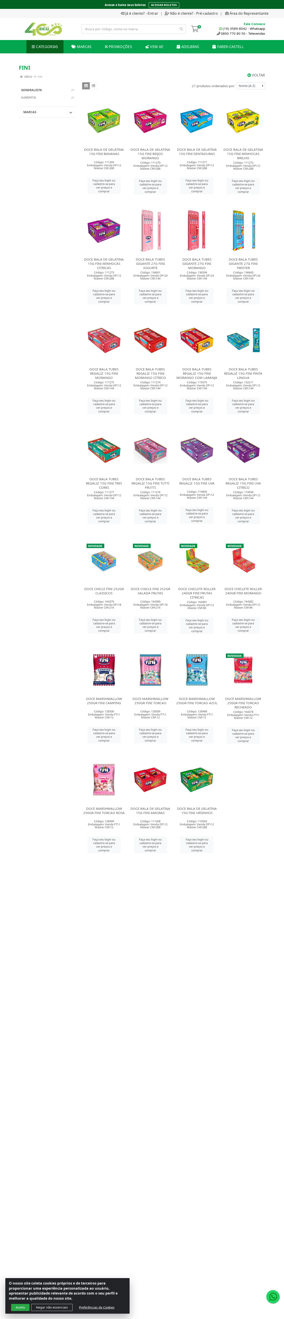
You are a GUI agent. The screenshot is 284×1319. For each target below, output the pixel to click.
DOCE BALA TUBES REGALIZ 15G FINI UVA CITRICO (243, 483)
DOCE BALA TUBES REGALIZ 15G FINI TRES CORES (104, 483)
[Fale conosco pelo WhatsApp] (273, 1296)
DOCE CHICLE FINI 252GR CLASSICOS (104, 591)
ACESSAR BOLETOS (164, 5)
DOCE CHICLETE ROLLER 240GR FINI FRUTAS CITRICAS (196, 593)
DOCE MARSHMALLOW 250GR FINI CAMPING (104, 700)
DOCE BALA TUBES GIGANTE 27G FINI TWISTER (243, 263)
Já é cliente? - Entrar (141, 13)
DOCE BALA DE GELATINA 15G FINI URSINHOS (197, 810)
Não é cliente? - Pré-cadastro (194, 13)
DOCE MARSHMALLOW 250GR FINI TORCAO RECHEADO (243, 702)
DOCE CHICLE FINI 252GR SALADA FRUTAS (150, 591)
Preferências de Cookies (96, 1307)
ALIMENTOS (28, 97)
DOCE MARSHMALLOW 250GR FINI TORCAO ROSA (104, 810)
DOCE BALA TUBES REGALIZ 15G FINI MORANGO (103, 373)
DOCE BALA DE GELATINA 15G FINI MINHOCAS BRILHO (243, 153)
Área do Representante (249, 13)
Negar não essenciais (52, 1307)
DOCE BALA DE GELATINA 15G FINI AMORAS (150, 810)
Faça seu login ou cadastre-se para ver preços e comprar (104, 185)
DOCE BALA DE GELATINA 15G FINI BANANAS (104, 151)
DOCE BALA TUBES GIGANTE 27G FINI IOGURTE (150, 263)
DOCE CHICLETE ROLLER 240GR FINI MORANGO (243, 591)
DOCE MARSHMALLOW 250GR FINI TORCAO (150, 700)
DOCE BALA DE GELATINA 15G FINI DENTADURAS (197, 151)
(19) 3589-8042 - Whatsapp (244, 28)
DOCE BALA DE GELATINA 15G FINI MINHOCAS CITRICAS (104, 263)
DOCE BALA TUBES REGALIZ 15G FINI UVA (197, 481)
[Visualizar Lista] (93, 85)
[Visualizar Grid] (86, 85)
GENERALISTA (31, 90)
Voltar (258, 75)
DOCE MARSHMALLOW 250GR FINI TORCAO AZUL (196, 700)
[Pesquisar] (181, 29)
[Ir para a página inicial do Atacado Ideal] (43, 29)
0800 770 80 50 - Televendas (243, 33)
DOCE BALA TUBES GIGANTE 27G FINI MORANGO (196, 263)
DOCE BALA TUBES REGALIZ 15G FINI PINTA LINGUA (243, 373)
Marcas (29, 112)
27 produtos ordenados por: (213, 86)
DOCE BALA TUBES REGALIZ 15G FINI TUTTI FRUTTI (150, 483)
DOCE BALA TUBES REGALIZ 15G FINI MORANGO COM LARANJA (196, 373)
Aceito (20, 1307)
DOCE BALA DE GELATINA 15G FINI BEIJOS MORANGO (150, 153)
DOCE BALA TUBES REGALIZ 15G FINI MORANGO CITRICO (150, 373)
